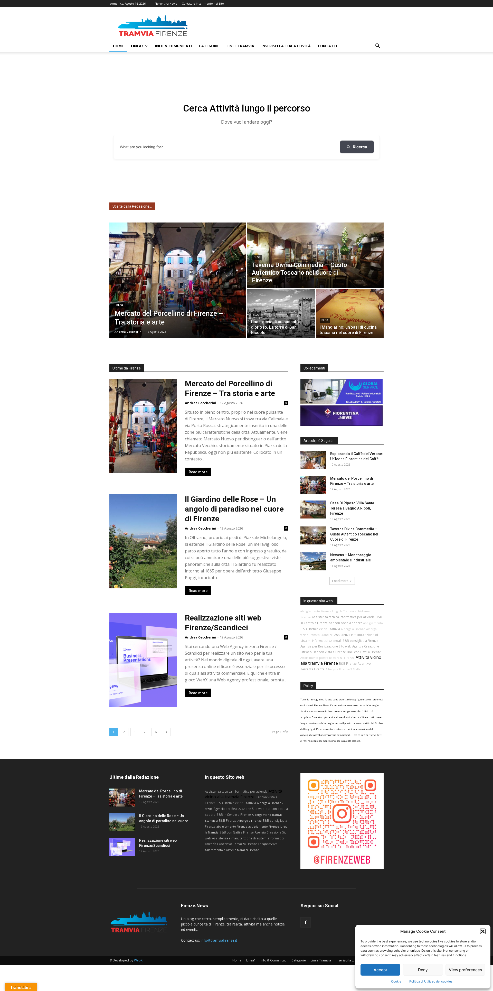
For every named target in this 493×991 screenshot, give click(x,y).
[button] (482, 931)
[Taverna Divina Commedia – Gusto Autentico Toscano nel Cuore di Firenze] (315, 255)
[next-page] (166, 732)
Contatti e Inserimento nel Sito (203, 3)
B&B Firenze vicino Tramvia (320, 629)
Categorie (209, 45)
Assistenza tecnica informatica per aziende (343, 617)
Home (118, 45)
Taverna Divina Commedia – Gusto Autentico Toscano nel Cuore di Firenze (354, 534)
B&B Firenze (348, 663)
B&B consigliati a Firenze (360, 640)
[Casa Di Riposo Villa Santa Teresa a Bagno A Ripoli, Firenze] (313, 509)
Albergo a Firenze (353, 629)
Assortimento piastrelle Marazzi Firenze (327, 658)
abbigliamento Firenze (231, 826)
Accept (380, 969)
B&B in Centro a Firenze (233, 814)
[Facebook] (305, 922)
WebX (138, 960)
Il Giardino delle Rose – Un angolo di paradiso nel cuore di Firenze (234, 509)
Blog (119, 305)
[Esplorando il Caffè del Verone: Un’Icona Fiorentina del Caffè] (313, 460)
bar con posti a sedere (345, 623)
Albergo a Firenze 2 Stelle (343, 669)
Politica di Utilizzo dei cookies (430, 981)
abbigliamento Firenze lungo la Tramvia (327, 611)
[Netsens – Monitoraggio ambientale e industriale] (313, 561)
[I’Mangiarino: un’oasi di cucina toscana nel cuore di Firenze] (350, 313)
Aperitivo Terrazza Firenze (238, 844)
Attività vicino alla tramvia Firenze (243, 794)
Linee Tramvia (240, 45)
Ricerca (360, 146)
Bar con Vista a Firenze (329, 652)
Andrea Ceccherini (200, 403)
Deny (423, 969)
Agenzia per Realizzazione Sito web (325, 646)
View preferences (465, 969)
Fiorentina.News (166, 3)
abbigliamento (373, 623)
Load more (340, 581)
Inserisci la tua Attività (286, 45)
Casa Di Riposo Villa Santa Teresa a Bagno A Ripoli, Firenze (352, 508)
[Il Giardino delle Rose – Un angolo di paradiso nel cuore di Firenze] (122, 822)
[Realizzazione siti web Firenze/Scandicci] (122, 847)
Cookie (396, 981)
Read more (198, 472)
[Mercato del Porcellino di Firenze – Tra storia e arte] (177, 280)
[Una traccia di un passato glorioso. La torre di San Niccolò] (281, 313)
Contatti (327, 45)
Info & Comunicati (173, 45)
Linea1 (137, 45)
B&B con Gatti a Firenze (364, 652)
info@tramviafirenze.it (219, 940)
